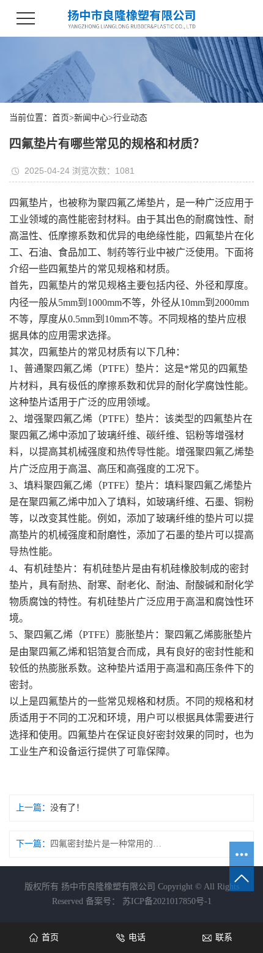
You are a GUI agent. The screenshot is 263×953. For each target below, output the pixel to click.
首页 (60, 117)
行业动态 (130, 117)
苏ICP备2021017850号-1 (167, 901)
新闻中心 (91, 117)
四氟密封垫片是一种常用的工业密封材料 (108, 843)
